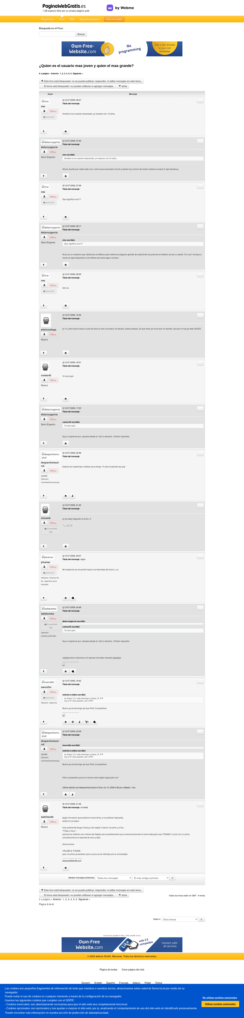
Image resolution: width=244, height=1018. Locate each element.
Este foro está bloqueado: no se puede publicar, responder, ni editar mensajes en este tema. (92, 81)
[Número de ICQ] (72, 722)
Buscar (81, 34)
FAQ (72, 19)
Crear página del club (133, 969)
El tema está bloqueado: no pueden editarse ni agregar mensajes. (78, 86)
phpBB (115, 935)
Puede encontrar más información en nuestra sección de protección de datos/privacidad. (57, 1012)
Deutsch (85, 982)
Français (123, 982)
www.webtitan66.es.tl (71, 860)
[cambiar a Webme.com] (120, 5)
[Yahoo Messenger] (87, 722)
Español (110, 982)
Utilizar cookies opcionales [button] (220, 1004)
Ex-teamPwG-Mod (52, 530)
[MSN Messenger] (72, 598)
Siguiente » (78, 73)
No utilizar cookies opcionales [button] (220, 997)
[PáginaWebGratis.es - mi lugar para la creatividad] (73, 8)
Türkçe (158, 982)
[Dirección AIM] (72, 496)
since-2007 (49, 117)
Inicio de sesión (114, 19)
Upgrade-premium (90, 19)
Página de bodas (108, 969)
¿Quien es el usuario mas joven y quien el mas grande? (86, 66)
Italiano (136, 982)
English (98, 982)
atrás (124, 86)
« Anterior (54, 73)
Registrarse (47, 19)
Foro (62, 19)
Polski (148, 982)
